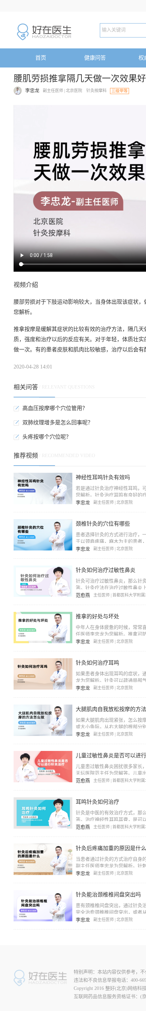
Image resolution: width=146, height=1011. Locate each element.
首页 (40, 58)
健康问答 (95, 58)
